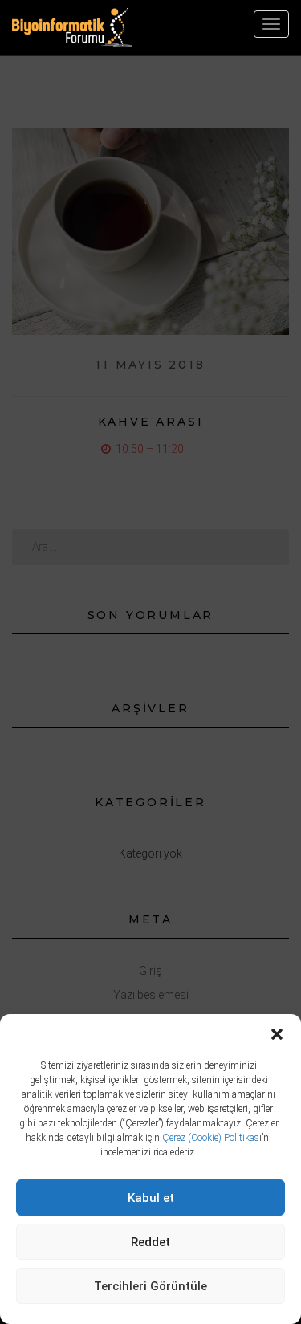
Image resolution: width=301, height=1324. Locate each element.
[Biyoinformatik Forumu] (72, 27)
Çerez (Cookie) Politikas (210, 1137)
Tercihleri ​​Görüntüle (150, 1286)
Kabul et (151, 1198)
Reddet (150, 1242)
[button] (277, 1034)
